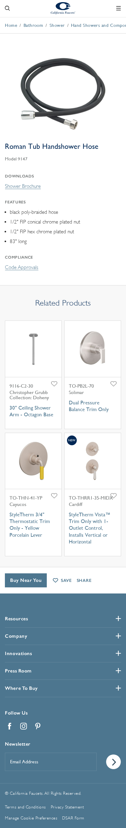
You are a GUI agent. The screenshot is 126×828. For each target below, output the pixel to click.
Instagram (23, 726)
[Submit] (113, 761)
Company (16, 636)
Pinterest (37, 726)
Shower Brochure (23, 186)
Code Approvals (21, 267)
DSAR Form (73, 817)
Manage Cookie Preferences (31, 817)
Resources (16, 619)
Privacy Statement (67, 807)
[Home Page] (63, 8)
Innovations (18, 653)
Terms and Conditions (25, 807)
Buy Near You (26, 580)
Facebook (9, 726)
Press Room (18, 671)
